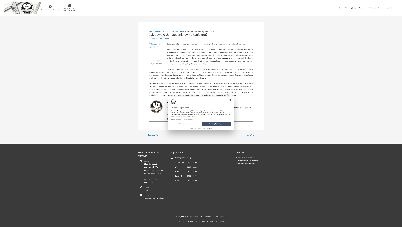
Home (238, 158)
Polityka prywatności (375, 8)
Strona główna (350, 8)
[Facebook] (168, 119)
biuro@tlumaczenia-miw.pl (154, 198)
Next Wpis (251, 135)
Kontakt (389, 8)
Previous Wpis (152, 135)
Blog (340, 8)
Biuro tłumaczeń (248, 158)
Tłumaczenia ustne (156, 38)
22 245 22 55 (148, 190)
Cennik (361, 8)
